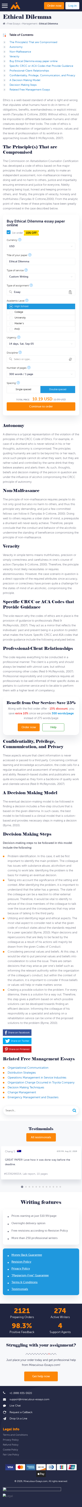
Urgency (11, 337)
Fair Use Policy (11, 1454)
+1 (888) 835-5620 (21, 1393)
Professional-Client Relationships (29, 70)
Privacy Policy (20, 1268)
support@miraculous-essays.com (29, 1399)
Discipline (12, 353)
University (20, 317)
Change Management (22, 1092)
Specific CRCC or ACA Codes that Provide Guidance (41, 65)
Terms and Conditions (15, 1435)
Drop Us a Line (18, 1418)
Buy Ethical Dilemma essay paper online (34, 61)
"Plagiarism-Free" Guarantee (30, 1275)
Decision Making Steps (23, 84)
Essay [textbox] (17, 292)
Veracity (14, 56)
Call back (17, 1412)
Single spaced (23, 389)
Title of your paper (17, 255)
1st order (24, 232)
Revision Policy (21, 1261)
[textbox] (43, 359)
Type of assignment (18, 286)
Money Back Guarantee (26, 1255)
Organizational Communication (28, 1067)
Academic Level (15, 301)
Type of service (15, 270)
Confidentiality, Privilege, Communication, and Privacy (42, 75)
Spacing (11, 383)
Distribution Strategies (22, 1072)
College (18, 312)
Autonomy (16, 47)
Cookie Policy (10, 1449)
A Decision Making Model (25, 80)
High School (21, 306)
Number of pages (17, 368)
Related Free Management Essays (30, 89)
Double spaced (57, 389)
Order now (54, 5)
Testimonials (19, 1289)
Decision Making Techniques (26, 1087)
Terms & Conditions (24, 1282)
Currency (12, 240)
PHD (17, 329)
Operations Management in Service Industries (37, 1077)
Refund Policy (10, 1444)
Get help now (41, 1376)
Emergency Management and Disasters (33, 1097)
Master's (19, 323)
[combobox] (41, 291)
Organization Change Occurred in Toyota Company (41, 1082)
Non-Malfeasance (20, 51)
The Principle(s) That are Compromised (33, 42)
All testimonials (41, 1137)
